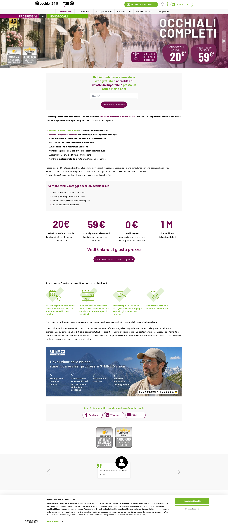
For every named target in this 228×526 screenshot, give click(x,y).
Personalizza (190, 509)
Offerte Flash (65, 11)
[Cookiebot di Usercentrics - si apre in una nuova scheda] (31, 521)
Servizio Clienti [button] (141, 11)
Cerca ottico (84, 11)
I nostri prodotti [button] (102, 11)
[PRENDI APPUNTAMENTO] (128, 5)
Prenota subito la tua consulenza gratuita (114, 259)
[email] (136, 415)
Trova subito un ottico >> (114, 104)
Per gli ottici (163, 11)
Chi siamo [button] (121, 11)
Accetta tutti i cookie (192, 501)
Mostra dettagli (53, 521)
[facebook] (93, 415)
